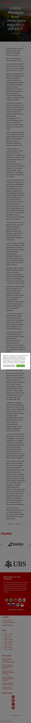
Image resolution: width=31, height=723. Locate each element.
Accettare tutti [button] (20, 365)
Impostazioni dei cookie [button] (9, 365)
